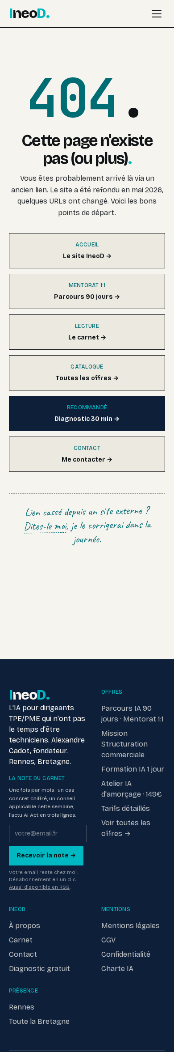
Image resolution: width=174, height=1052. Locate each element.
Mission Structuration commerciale (124, 744)
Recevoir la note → (46, 855)
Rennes (21, 1007)
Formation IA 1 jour (132, 769)
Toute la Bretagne (39, 1021)
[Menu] (156, 14)
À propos (24, 925)
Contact (23, 954)
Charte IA (117, 968)
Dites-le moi (44, 526)
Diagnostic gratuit (39, 968)
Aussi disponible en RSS (39, 887)
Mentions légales (130, 925)
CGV (108, 940)
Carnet (21, 940)
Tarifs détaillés (125, 808)
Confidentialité (125, 954)
